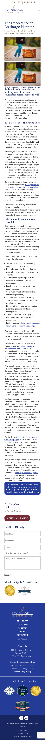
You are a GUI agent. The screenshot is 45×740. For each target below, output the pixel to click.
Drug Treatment (20, 33)
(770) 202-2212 (12, 510)
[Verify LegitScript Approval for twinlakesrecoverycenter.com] (22, 696)
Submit (7, 575)
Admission (22, 620)
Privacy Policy (22, 730)
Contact (22, 638)
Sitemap (22, 727)
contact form (31, 491)
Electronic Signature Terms (22, 736)
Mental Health (9, 33)
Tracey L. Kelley (11, 31)
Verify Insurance (17, 518)
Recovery (30, 33)
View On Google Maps (22, 656)
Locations (22, 624)
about (24, 484)
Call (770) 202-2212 (23, 2)
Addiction (32, 31)
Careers (22, 628)
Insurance (22, 635)
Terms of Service (22, 733)
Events (22, 631)
